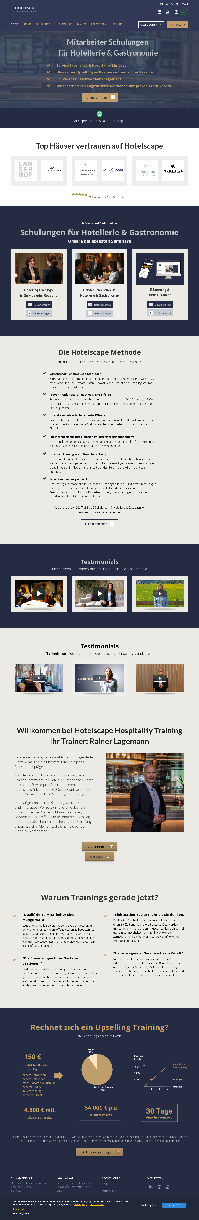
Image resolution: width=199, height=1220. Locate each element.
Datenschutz (109, 1190)
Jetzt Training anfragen (96, 1152)
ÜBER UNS (116, 24)
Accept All (174, 1205)
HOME (27, 24)
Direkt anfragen (41, 313)
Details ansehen (41, 304)
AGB (104, 1184)
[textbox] (76, 1178)
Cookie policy (80, 1204)
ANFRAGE (175, 24)
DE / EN (15, 24)
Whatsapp (96, 856)
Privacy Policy (20, 1209)
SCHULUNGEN (43, 24)
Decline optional (149, 1205)
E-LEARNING (65, 24)
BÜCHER (81, 24)
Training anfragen (96, 97)
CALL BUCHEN (148, 24)
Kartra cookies (97, 1204)
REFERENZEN (98, 24)
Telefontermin (96, 846)
